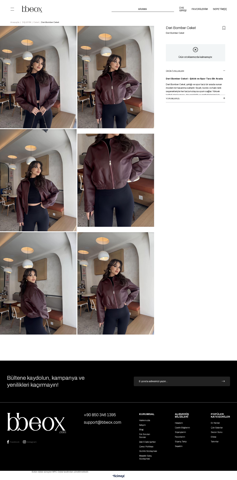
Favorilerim (180, 437)
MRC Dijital (58, 472)
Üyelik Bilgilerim (182, 427)
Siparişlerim (180, 432)
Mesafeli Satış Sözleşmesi (145, 457)
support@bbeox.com (102, 422)
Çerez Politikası (146, 446)
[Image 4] (36, 423)
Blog (141, 429)
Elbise (213, 437)
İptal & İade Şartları (147, 442)
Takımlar (215, 441)
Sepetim (179, 446)
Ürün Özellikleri (175, 71)
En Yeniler (215, 423)
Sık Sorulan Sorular (144, 435)
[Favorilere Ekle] (224, 28)
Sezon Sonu (216, 432)
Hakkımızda (144, 420)
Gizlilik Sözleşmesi (148, 451)
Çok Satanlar (217, 427)
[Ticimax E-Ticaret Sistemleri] (118, 476)
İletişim (142, 425)
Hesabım (179, 423)
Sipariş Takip (181, 441)
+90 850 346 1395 (100, 415)
